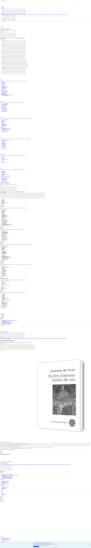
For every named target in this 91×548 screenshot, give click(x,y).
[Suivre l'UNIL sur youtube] (7, 518)
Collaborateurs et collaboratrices (5, 482)
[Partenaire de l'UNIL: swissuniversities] (6, 538)
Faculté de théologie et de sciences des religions (7, 14)
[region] (45, 545)
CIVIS (2, 219)
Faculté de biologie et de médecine (64, 14)
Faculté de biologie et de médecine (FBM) (6, 478)
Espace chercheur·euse (4, 223)
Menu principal (2, 226)
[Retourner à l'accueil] (3, 38)
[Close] (90, 545)
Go (2, 27)
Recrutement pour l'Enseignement (5, 267)
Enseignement (3, 487)
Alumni (2, 483)
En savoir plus (1, 185)
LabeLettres (1, 452)
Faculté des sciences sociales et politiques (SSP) (7, 476)
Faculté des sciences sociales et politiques (36, 14)
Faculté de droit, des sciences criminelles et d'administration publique (20, 14)
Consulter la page (3, 209)
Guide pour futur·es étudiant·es (5, 259)
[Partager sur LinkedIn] (28, 347)
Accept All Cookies (36, 546)
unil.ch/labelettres (12, 449)
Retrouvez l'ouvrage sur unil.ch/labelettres (6, 461)
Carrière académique (4, 273)
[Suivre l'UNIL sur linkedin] (7, 529)
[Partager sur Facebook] (6, 347)
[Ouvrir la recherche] (11, 195)
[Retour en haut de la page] (6, 467)
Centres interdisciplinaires (4, 237)
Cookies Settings (55, 546)
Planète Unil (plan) (4, 494)
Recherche (1, 101)
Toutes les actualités (2, 464)
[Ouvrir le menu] (33, 195)
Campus (1, 168)
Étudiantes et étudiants (4, 481)
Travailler (1, 137)
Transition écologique (4, 488)
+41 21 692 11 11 (2, 501)
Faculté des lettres (30, 14)
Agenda (2, 282)
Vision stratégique (4, 210)
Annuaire (3, 493)
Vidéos (2, 285)
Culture (2, 287)
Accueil (2, 199)
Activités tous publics (2, 154)
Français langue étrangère (4, 253)
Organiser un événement (4, 304)
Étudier (1, 117)
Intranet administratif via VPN (5, 484)
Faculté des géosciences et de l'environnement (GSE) (8, 477)
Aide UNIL (3, 489)
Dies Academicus (4, 283)
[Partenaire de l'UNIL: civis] (5, 539)
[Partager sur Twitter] (17, 347)
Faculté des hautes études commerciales (45, 14)
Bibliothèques (3, 296)
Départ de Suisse (3, 271)
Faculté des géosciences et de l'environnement (55, 14)
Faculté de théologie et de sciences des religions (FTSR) (8, 474)
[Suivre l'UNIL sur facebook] (7, 507)
